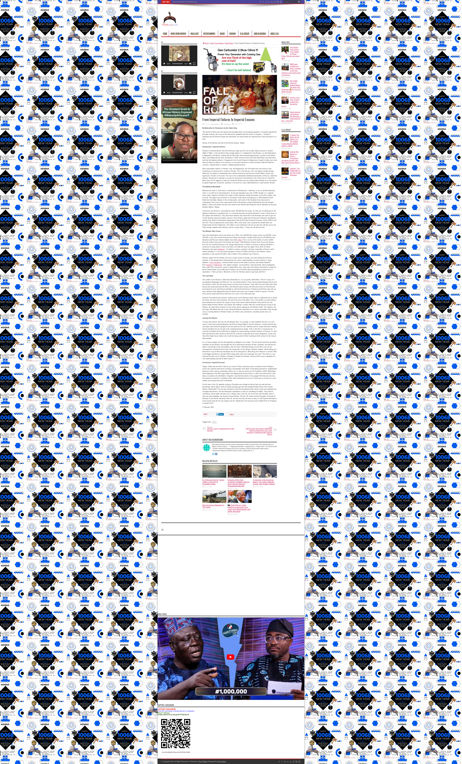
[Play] (164, 63)
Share (221, 414)
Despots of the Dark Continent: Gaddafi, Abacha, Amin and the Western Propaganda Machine (239, 483)
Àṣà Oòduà (244, 33)
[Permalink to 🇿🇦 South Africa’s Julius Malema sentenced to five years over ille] (240, 502)
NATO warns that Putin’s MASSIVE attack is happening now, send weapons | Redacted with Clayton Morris (259, 430)
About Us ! (274, 33)
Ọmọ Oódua (203, 761)
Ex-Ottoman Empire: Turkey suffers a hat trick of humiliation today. (213, 482)
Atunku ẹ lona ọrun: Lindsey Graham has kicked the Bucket (291, 102)
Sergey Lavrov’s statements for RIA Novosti (220, 428)
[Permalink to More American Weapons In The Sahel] (214, 502)
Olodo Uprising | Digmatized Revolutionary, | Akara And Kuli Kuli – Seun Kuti (291, 116)
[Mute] (190, 63)
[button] (179, 56)
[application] (179, 55)
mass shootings (215, 262)
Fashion (232, 33)
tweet (205, 414)
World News (229, 43)
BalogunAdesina (215, 124)
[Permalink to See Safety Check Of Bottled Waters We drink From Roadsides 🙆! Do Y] (285, 86)
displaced (221, 249)
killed (240, 240)
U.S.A (214, 422)
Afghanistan (218, 265)
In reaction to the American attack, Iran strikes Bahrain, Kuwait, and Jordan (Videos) (264, 482)
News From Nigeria (178, 33)
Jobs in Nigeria (260, 33)
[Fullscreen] (194, 63)
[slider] (177, 63)
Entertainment (209, 33)
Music (222, 33)
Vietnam (209, 265)
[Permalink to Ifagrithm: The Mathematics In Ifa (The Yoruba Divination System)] (285, 174)
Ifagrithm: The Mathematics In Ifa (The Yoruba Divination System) (193, 2)
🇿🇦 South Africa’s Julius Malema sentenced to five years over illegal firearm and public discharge (239, 508)
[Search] (299, 2)
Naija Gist (195, 33)
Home (165, 33)
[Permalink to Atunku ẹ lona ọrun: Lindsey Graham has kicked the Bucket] (285, 103)
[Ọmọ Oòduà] (170, 24)
